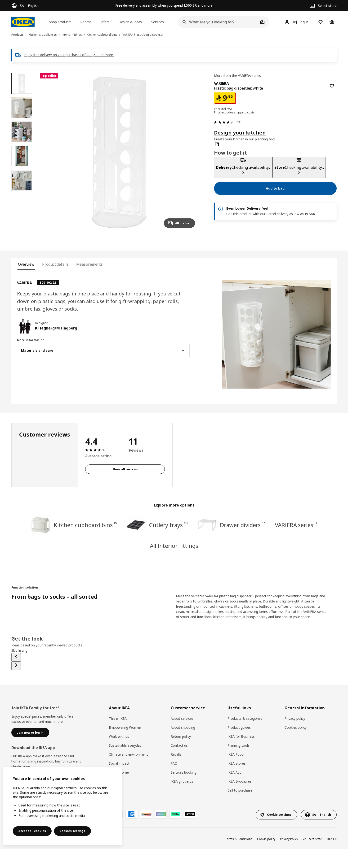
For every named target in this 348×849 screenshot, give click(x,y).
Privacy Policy (289, 839)
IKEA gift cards (182, 781)
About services (182, 718)
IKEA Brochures (239, 781)
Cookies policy (296, 727)
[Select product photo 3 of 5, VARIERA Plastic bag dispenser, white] (21, 131)
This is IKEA (118, 718)
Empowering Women (125, 727)
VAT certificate (312, 839)
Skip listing (19, 650)
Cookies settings (72, 831)
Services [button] (157, 22)
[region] (119, 152)
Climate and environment (128, 754)
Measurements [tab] (89, 264)
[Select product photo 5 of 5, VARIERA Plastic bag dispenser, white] (21, 180)
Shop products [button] (60, 22)
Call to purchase (240, 790)
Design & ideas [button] (130, 22)
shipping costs (244, 112)
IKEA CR (332, 839)
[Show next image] (189, 152)
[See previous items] (16, 657)
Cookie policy (266, 839)
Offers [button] (104, 22)
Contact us (179, 745)
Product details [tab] (55, 264)
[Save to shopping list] (332, 86)
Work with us (119, 736)
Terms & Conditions (238, 839)
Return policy (181, 736)
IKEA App (234, 772)
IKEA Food (236, 754)
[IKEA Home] (23, 22)
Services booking (183, 772)
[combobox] (218, 22)
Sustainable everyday (125, 745)
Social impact (119, 763)
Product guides (239, 727)
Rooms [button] (85, 22)
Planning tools (239, 745)
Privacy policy (295, 718)
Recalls (176, 754)
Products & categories (245, 718)
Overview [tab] (26, 264)
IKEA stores (236, 763)
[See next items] (16, 666)
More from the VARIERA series (237, 75)
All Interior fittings (174, 546)
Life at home (119, 772)
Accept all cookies (32, 831)
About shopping (183, 727)
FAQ (174, 763)
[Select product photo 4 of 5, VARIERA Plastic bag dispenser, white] (21, 156)
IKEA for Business (241, 736)
